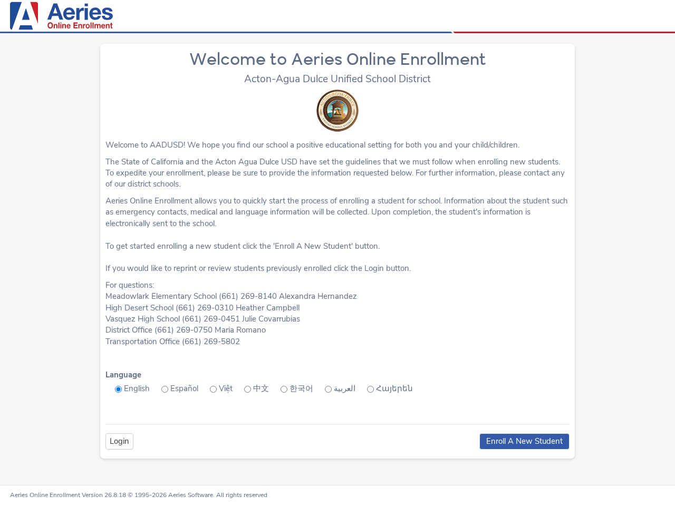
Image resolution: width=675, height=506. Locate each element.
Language (123, 374)
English (137, 388)
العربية (344, 388)
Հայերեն (394, 388)
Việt (226, 388)
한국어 (301, 388)
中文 (261, 388)
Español (184, 388)
